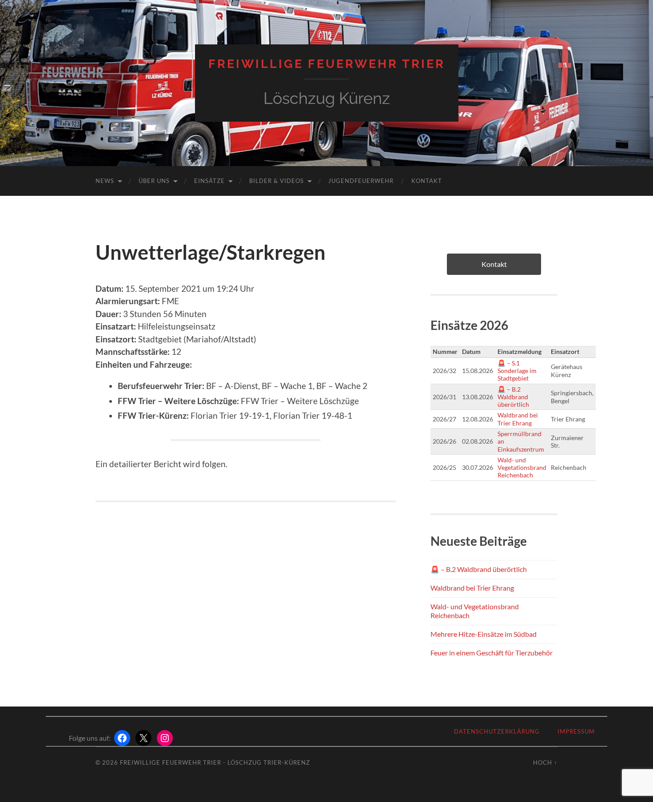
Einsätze (209, 180)
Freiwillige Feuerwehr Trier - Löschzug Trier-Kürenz (215, 762)
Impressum (576, 731)
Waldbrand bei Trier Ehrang (518, 418)
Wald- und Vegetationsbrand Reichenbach (522, 467)
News (105, 180)
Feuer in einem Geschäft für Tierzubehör (491, 652)
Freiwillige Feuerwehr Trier (326, 64)
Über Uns (154, 180)
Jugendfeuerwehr (361, 180)
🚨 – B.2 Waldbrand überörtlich (513, 397)
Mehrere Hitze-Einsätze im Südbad (483, 634)
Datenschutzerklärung (497, 731)
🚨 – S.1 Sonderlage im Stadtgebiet (517, 370)
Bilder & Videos (276, 180)
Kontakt (426, 180)
